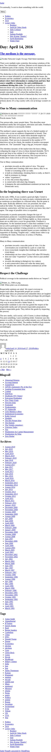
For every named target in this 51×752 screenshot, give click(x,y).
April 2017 (9, 471)
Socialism (9, 704)
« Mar (2, 370)
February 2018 (10, 462)
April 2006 (9, 545)
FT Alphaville (10, 409)
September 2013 (11, 494)
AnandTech (9, 385)
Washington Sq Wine (13, 434)
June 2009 (9, 521)
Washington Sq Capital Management (19, 432)
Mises (7, 684)
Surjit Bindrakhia (16, 39)
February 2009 (10, 528)
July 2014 (9, 489)
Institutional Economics (14, 414)
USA (7, 715)
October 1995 (10, 597)
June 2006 (9, 543)
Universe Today (11, 427)
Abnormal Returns (12, 380)
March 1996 (9, 588)
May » (8, 370)
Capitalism (9, 632)
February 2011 (10, 503)
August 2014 (10, 487)
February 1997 (10, 572)
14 (9, 361)
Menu (3, 12)
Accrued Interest (11, 382)
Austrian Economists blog (15, 389)
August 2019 (10, 447)
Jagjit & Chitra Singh (18, 27)
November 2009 (11, 510)
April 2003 (9, 552)
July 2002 (9, 559)
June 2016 (9, 474)
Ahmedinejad (10, 621)
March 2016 (9, 480)
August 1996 (10, 579)
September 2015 (11, 483)
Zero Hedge (9, 436)
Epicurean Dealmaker (13, 398)
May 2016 (9, 476)
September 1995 (11, 599)
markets (8, 677)
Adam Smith (10, 619)
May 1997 (9, 568)
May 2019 (9, 451)
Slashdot (8, 418)
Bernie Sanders (11, 630)
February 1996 (10, 590)
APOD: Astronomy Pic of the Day (18, 387)
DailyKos (9, 394)
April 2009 (9, 523)
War (6, 718)
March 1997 (9, 570)
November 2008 (11, 532)
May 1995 (9, 604)
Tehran (7, 711)
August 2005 (10, 548)
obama (7, 691)
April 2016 (9, 478)
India (7, 664)
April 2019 (9, 454)
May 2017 (9, 469)
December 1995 (11, 593)
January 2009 (10, 530)
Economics (9, 18)
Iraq (6, 668)
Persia (7, 693)
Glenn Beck (9, 653)
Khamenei (9, 675)
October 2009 (10, 512)
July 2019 (9, 449)
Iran (6, 666)
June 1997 (9, 566)
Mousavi (8, 688)
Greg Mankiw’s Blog (13, 412)
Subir (2, 3)
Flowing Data (10, 403)
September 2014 (11, 485)
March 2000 (9, 563)
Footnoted (9, 405)
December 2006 (11, 541)
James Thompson (12, 670)
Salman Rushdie (16, 34)
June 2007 (9, 539)
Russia (7, 702)
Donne (7, 641)
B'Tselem (8, 623)
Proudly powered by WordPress (17, 751)
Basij (7, 628)
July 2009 (9, 519)
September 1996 (11, 577)
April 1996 (9, 586)
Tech (7, 21)
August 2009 (10, 516)
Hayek (7, 657)
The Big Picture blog (13, 420)
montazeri (9, 686)
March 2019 (9, 456)
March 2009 (9, 525)
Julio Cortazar (15, 30)
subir (8, 348)
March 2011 (9, 501)
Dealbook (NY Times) (13, 396)
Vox (6, 429)
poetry (7, 695)
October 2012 (10, 496)
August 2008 (10, 537)
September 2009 (11, 514)
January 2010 (10, 505)
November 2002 (11, 557)
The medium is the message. (17, 53)
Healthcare (9, 659)
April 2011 (9, 498)
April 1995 (9, 606)
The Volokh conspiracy (14, 425)
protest (7, 700)
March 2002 (9, 561)
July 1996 (9, 581)
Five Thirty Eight (11, 400)
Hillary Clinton (11, 662)
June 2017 (9, 467)
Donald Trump (10, 639)
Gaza (7, 650)
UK (6, 713)
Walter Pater (14, 41)
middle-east (9, 682)
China (7, 635)
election (8, 646)
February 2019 (10, 458)
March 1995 (9, 608)
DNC (7, 637)
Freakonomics (10, 407)
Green (7, 655)
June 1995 (9, 602)
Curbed (8, 391)
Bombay (13, 25)
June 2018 (9, 460)
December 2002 (11, 554)
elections (8, 648)
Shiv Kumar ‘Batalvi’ (18, 36)
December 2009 (11, 507)
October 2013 (10, 492)
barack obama (10, 626)
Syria (7, 709)
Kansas (8, 673)
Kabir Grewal (10, 416)
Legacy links (10, 23)
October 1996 (10, 575)
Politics (8, 16)
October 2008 (10, 534)
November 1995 (11, 595)
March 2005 (9, 550)
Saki (11, 32)
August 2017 (10, 465)
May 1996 (9, 584)
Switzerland (9, 706)
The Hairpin (9, 423)
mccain (8, 679)
